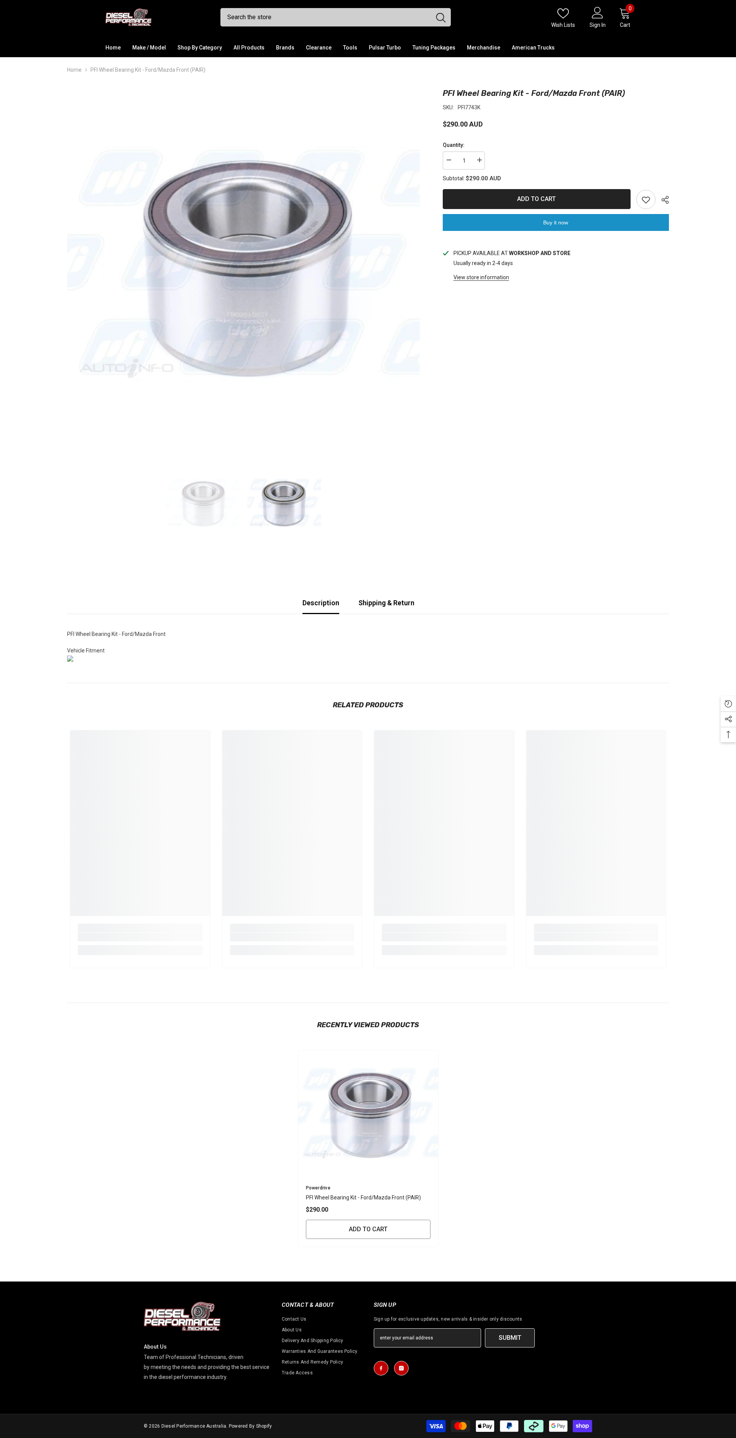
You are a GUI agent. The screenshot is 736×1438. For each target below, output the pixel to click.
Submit (510, 1337)
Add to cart (536, 199)
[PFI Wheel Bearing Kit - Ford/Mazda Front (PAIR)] (368, 1113)
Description (320, 603)
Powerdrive (318, 1188)
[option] (243, 263)
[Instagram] (401, 1368)
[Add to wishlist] (646, 199)
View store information (481, 277)
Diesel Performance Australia (194, 1426)
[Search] (335, 17)
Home (74, 70)
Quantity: (454, 145)
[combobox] (325, 17)
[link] (140, 937)
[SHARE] (662, 200)
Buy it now (555, 222)
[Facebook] (381, 1368)
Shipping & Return (386, 603)
